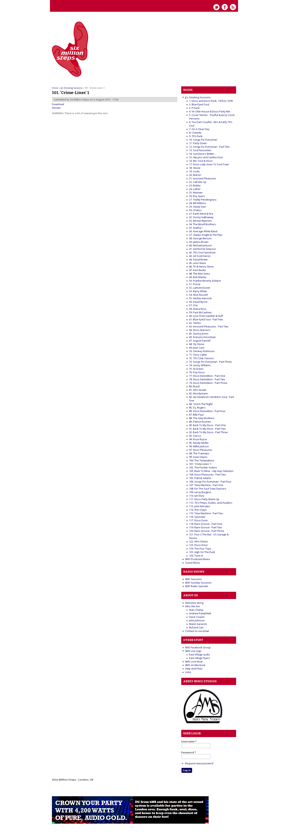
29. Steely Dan (197, 206)
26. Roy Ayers (197, 196)
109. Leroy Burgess (200, 492)
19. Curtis (194, 171)
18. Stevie (194, 168)
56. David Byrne (198, 302)
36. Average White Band (203, 231)
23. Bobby (195, 185)
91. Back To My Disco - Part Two (207, 428)
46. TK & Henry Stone (201, 266)
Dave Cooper (197, 617)
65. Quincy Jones (198, 333)
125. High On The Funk (202, 552)
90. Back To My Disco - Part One (207, 425)
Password (188, 752)
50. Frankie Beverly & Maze (205, 280)
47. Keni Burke (197, 270)
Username (189, 741)
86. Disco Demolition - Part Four (207, 411)
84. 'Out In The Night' (201, 404)
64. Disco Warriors (199, 330)
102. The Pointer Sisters (203, 467)
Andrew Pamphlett (200, 613)
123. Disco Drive (198, 545)
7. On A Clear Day (199, 129)
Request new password (199, 763)
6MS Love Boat (194, 661)
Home (55, 87)
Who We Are (192, 606)
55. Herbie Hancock (200, 298)
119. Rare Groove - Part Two (205, 527)
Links (188, 672)
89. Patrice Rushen (200, 421)
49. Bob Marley (197, 277)
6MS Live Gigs (193, 651)
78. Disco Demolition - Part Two (207, 379)
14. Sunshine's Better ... (202, 153)
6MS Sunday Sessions (198, 582)
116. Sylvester (197, 517)
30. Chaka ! (195, 210)
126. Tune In (196, 555)
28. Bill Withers (197, 203)
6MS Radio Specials (196, 586)
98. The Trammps (199, 453)
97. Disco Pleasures (200, 450)
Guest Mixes (192, 562)
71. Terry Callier (198, 354)
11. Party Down (198, 143)
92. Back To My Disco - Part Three (208, 432)
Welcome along (194, 603)
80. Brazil (194, 386)
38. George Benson (200, 238)
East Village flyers (199, 658)
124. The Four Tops (200, 548)
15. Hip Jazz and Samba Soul (206, 157)
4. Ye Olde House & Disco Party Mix (209, 111)
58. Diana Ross (197, 309)
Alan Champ (196, 610)
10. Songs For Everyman (203, 139)
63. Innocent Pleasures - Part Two (208, 326)
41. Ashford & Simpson (202, 249)
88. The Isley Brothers (202, 418)
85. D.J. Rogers (197, 407)
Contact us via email (197, 631)
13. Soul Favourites (200, 150)
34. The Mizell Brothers (202, 224)
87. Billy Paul (196, 414)
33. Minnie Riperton (200, 220)
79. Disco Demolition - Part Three (208, 383)
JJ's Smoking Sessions (71, 87)
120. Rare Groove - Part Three (206, 531)
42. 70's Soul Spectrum (202, 252)
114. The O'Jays (198, 509)
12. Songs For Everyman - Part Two (209, 146)
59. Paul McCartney (200, 312)
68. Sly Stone (196, 344)
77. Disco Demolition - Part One (207, 376)
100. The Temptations (201, 460)
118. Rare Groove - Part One (205, 524)
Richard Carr (196, 627)
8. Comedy (195, 132)
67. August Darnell (199, 340)
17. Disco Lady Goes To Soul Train (209, 164)
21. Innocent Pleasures (202, 178)
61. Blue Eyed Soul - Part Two (206, 319)
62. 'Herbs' (195, 323)
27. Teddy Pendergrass (202, 199)
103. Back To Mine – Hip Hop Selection (211, 471)
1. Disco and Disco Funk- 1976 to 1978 (211, 101)
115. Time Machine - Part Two (206, 513)
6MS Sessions (193, 579)
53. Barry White (198, 291)
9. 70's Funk (196, 136)
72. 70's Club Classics (201, 358)
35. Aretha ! (195, 228)
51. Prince (194, 284)
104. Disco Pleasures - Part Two (207, 474)
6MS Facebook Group (198, 647)
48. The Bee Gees (199, 273)
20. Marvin (195, 175)
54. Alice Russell (198, 294)
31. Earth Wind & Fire (201, 213)
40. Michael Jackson (200, 245)
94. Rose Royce (198, 439)
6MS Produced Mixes (197, 559)
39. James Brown (198, 242)
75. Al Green (196, 369)
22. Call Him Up (197, 182)
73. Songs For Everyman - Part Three (210, 361)
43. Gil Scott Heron (200, 256)
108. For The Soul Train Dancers (207, 488)
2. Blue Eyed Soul (199, 104)
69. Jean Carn (197, 347)
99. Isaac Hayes (198, 457)
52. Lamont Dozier (199, 287)
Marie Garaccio (198, 624)
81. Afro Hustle (197, 390)
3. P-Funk (194, 108)
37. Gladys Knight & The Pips (206, 235)
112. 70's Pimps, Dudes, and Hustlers (210, 502)
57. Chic (193, 305)
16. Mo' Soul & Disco (201, 161)
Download (58, 104)
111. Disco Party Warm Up (204, 499)
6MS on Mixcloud (195, 665)
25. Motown (196, 192)
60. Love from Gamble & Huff (206, 316)
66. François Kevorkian (202, 337)
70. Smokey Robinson (202, 351)
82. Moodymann (198, 393)
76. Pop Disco (197, 372)
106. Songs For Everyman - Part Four (210, 481)
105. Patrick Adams (200, 478)
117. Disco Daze (198, 520)
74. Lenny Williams (200, 365)
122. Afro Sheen (198, 541)
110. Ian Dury (196, 495)
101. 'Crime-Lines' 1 (200, 464)
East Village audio (199, 654)
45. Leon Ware (197, 263)
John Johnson (197, 620)
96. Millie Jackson (199, 446)
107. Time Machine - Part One (206, 485)
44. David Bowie (198, 259)
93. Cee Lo (195, 435)
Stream (56, 107)
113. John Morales (199, 506)
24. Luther (195, 189)
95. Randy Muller (199, 443)
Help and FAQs (194, 668)
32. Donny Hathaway (201, 217)
